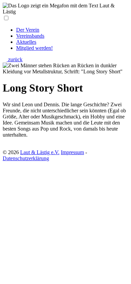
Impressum (72, 152)
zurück (15, 59)
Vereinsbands (30, 36)
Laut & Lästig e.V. (39, 152)
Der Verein (27, 30)
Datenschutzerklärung (26, 158)
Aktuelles (26, 42)
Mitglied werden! (34, 48)
